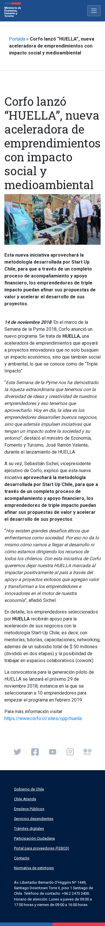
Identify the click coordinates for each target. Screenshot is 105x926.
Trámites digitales (29, 828)
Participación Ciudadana (34, 838)
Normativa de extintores (34, 868)
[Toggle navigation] (94, 10)
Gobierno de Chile (29, 789)
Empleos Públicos (29, 809)
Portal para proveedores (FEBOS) (41, 848)
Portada (17, 39)
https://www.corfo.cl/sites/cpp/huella (43, 718)
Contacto (21, 858)
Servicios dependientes (33, 819)
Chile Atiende (25, 799)
